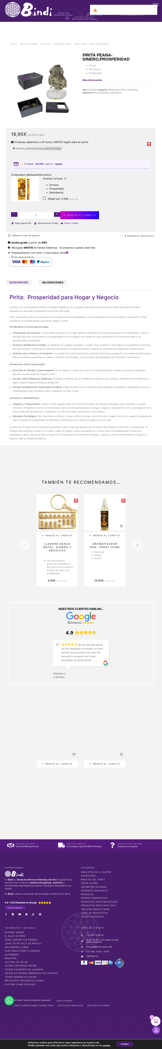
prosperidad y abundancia (109, 92)
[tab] (18, 282)
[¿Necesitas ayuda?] (112, 845)
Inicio (14, 44)
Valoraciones (52, 282)
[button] (57, 535)
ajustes (106, 1045)
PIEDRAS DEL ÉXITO (62, 44)
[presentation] (24, 545)
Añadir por (62, 198)
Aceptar (125, 1044)
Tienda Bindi (132, 90)
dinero (94, 92)
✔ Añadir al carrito (79, 215)
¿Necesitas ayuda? (130, 844)
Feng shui (45, 44)
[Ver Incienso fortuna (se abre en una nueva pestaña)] (65, 178)
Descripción (18, 282)
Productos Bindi (28, 44)
